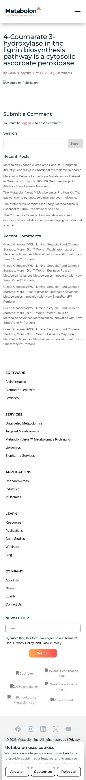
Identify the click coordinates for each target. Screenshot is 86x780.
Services (14, 414)
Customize (43, 771)
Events (11, 596)
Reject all (69, 771)
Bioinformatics (16, 382)
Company (14, 571)
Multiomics (13, 497)
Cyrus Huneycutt (19, 73)
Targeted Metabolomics (22, 431)
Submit (43, 653)
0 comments (63, 73)
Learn (11, 514)
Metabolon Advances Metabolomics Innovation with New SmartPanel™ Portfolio (41, 296)
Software (15, 373)
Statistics (12, 398)
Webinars (12, 547)
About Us (12, 580)
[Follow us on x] (55, 729)
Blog (9, 555)
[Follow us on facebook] (18, 729)
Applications (18, 472)
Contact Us (14, 604)
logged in (28, 123)
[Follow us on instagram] (30, 729)
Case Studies (15, 538)
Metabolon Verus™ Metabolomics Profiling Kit (38, 439)
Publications (14, 530)
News (10, 588)
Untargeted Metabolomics (24, 423)
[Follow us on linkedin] (43, 729)
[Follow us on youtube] (68, 729)
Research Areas (17, 481)
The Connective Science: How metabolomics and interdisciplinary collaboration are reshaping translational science (42, 220)
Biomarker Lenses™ (20, 390)
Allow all (17, 771)
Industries (13, 489)
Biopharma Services (20, 455)
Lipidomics (13, 447)
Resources (13, 522)
